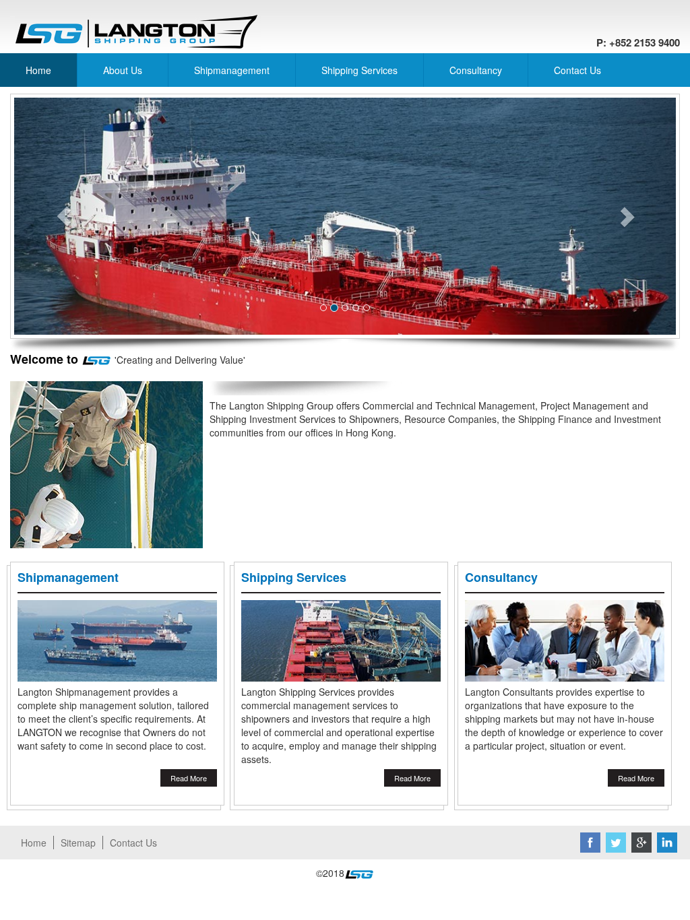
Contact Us (577, 70)
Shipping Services (359, 70)
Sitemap (78, 842)
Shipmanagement (232, 70)
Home (38, 70)
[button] (63, 216)
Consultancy (475, 70)
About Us (122, 70)
